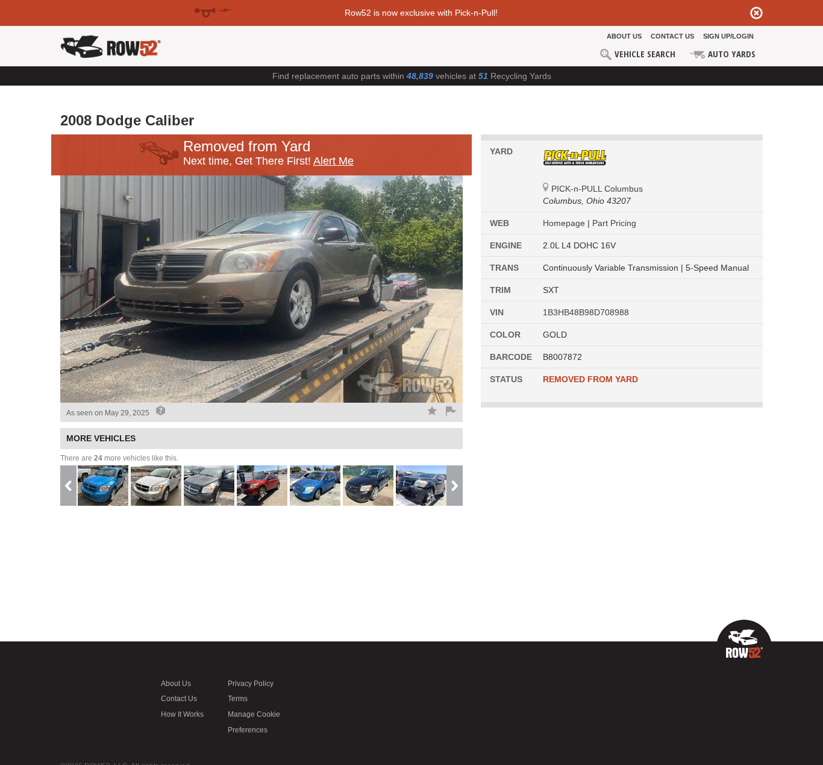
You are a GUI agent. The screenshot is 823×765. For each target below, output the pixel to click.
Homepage (565, 223)
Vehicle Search (643, 54)
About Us (624, 36)
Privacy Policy (251, 683)
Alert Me (333, 161)
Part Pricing (614, 223)
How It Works (182, 714)
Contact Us (672, 36)
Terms (238, 698)
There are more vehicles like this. (119, 458)
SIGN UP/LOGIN (728, 36)
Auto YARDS (731, 54)
